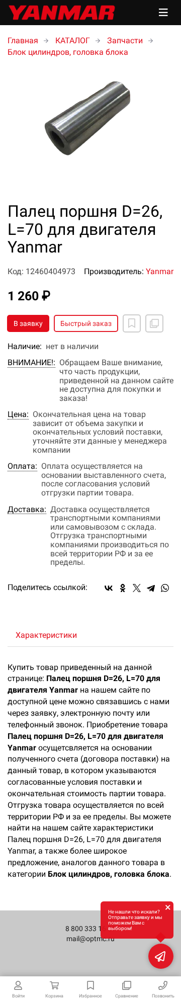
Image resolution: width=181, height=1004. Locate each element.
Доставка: (27, 509)
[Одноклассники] (123, 588)
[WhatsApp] (165, 588)
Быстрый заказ (86, 323)
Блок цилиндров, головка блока (68, 52)
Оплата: (22, 466)
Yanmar (159, 271)
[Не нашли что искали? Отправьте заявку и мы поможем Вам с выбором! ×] (160, 956)
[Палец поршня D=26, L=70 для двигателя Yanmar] (90, 130)
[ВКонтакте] (109, 588)
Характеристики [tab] (46, 635)
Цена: (18, 414)
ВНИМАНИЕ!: (31, 362)
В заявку (28, 323)
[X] (137, 588)
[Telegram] (151, 588)
